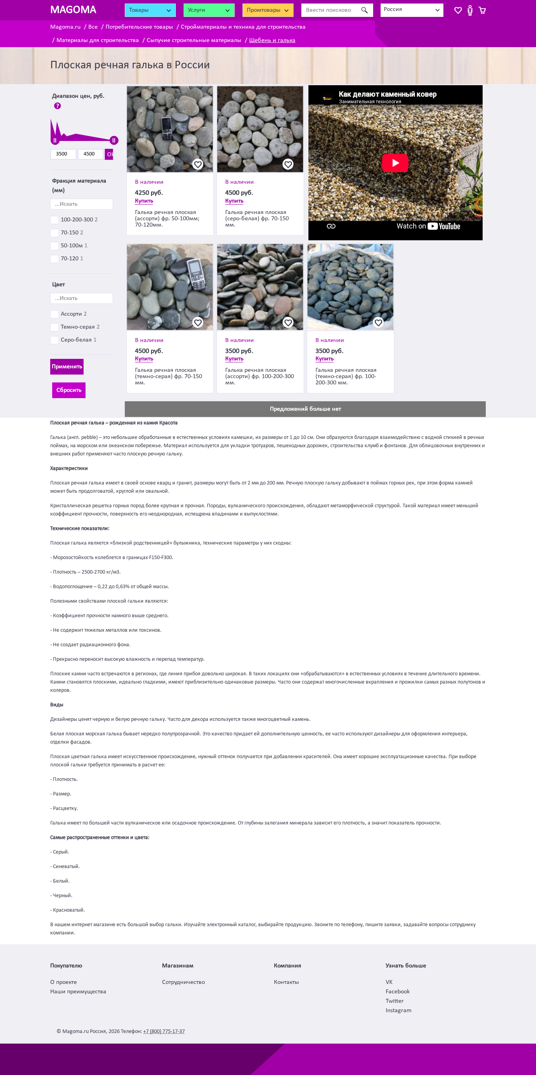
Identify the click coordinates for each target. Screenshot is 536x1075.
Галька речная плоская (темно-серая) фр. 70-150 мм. (168, 376)
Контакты (286, 982)
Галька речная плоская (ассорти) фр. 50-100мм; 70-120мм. (167, 218)
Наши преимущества (78, 992)
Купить (144, 201)
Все (93, 27)
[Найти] (364, 10)
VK (389, 982)
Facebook (398, 992)
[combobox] (412, 10)
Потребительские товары (139, 27)
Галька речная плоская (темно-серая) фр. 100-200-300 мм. (346, 376)
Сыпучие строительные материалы (194, 40)
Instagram (399, 1010)
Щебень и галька (272, 40)
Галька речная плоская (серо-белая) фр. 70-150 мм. (257, 218)
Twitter (395, 1001)
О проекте (63, 982)
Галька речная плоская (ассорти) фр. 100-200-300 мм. (259, 376)
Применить (67, 367)
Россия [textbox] (393, 9)
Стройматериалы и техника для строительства (243, 27)
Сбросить (69, 390)
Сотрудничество (183, 982)
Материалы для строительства (98, 40)
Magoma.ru (65, 27)
